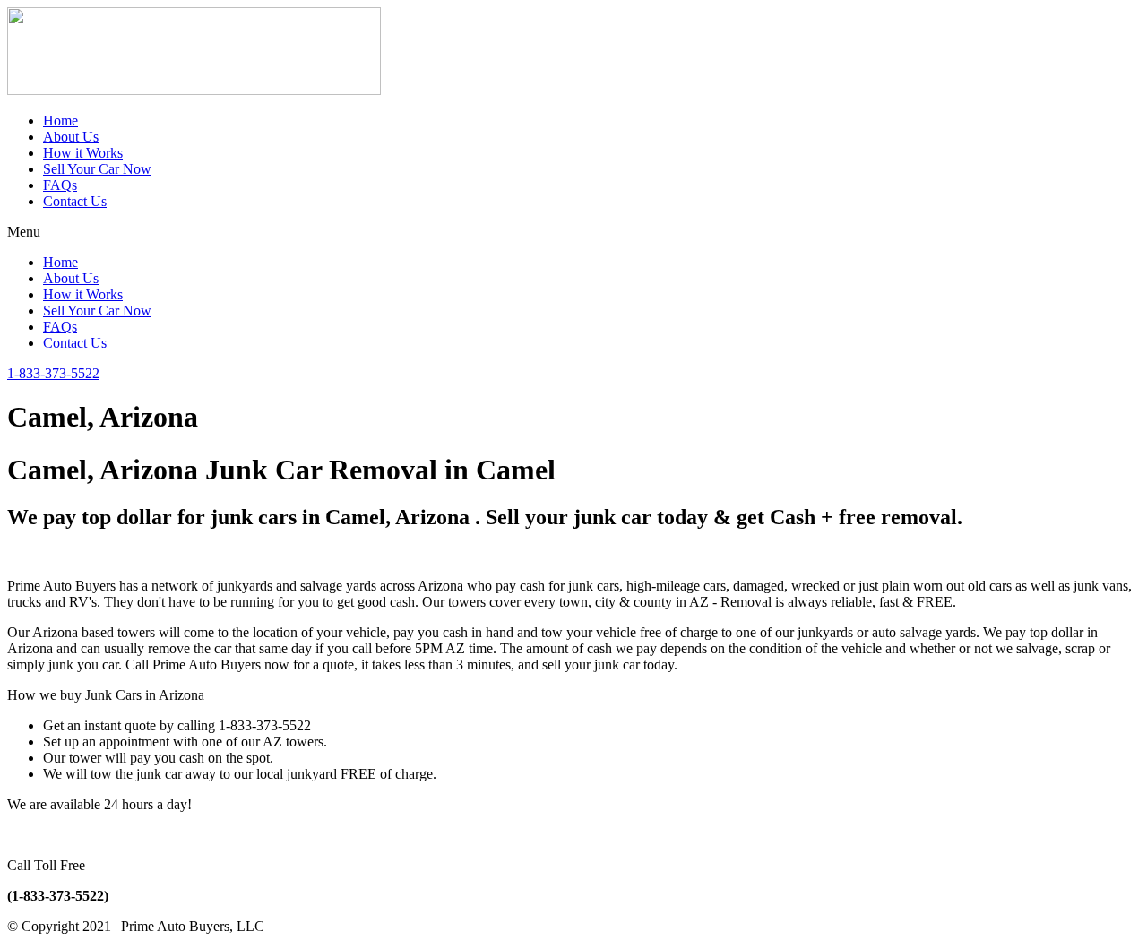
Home (60, 120)
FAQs (60, 185)
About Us (71, 136)
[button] (573, 232)
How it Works (83, 152)
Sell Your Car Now (97, 169)
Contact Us (75, 201)
